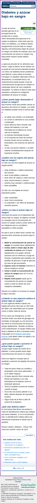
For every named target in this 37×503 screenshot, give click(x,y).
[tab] (29, 435)
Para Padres (7, 3)
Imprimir (19, 468)
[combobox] (21, 6)
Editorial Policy (18, 478)
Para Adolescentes (28, 3)
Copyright (18, 481)
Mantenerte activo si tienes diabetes (16, 462)
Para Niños (16, 3)
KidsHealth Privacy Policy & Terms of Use (18, 479)
